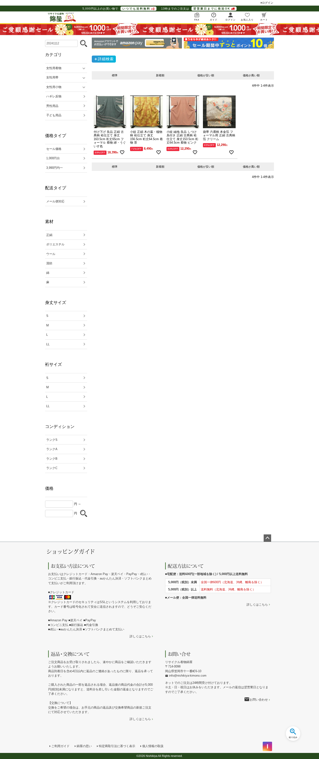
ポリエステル (55, 244)
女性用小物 (53, 87)
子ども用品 (53, 115)
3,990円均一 (54, 167)
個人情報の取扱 (152, 746)
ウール (50, 254)
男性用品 (52, 106)
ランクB (51, 458)
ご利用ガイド (60, 746)
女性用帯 (52, 77)
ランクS (51, 439)
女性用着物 (53, 68)
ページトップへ (267, 538)
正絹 (49, 235)
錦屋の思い (84, 746)
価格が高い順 (251, 75)
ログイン (267, 2)
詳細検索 (106, 59)
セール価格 (53, 149)
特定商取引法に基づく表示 (117, 746)
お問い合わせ (259, 699)
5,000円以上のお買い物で (116, 8)
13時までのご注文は (195, 8)
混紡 (49, 263)
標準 (114, 75)
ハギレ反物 (53, 96)
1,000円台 (53, 158)
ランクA (51, 449)
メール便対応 (55, 201)
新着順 (160, 75)
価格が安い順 (205, 75)
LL (48, 344)
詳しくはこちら (140, 636)
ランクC (51, 468)
